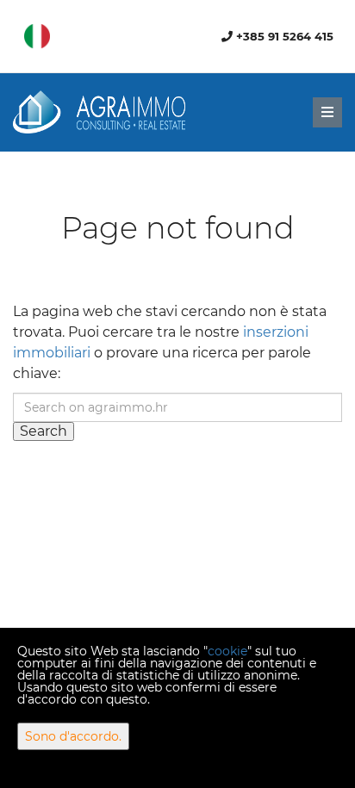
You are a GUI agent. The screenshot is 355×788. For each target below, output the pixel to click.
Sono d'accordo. (73, 736)
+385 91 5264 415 (283, 36)
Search (43, 431)
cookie (227, 651)
